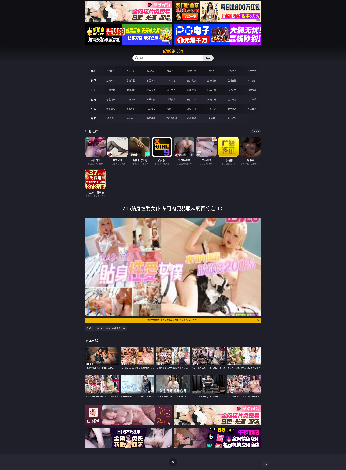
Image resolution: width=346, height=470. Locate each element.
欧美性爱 (171, 90)
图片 (93, 99)
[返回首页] (265, 464)
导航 (93, 118)
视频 (93, 80)
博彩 (93, 71)
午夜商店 (131, 118)
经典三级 (211, 90)
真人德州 (131, 71)
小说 (93, 109)
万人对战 (151, 71)
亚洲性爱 (110, 90)
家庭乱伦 (131, 108)
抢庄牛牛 (252, 71)
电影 (93, 90)
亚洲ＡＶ (110, 80)
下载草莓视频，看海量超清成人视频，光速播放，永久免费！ (173, 320)
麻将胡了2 (191, 71)
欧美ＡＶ (151, 80)
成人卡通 (151, 90)
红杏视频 (191, 118)
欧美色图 (151, 99)
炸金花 (211, 71)
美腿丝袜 (191, 99)
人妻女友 (151, 108)
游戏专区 (171, 71)
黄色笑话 (232, 108)
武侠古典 (171, 108)
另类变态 (252, 90)
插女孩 (110, 118)
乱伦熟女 (232, 90)
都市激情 (110, 108)
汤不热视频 (171, 118)
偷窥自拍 (110, 99)
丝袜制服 (211, 80)
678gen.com (173, 51)
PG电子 (110, 71)
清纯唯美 (211, 99)
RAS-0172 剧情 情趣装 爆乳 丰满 (111, 328)
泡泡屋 (211, 118)
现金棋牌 (232, 71)
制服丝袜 (191, 90)
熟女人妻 (191, 80)
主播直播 (232, 80)
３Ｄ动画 (171, 80)
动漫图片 (171, 99)
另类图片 (252, 99)
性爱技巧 (252, 108)
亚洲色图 (131, 99)
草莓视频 (151, 118)
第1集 (89, 328)
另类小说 (211, 108)
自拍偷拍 (131, 80)
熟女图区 (232, 99)
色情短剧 (232, 118)
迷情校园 (191, 108)
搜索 (208, 58)
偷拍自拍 (131, 90)
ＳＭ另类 (252, 80)
